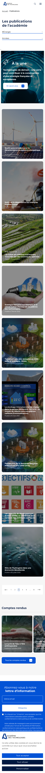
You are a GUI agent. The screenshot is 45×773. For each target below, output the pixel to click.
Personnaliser (22, 769)
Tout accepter (22, 755)
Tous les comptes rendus (15, 660)
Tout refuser (22, 762)
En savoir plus (12, 86)
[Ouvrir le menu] (40, 4)
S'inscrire (22, 708)
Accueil (5, 11)
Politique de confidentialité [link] (10, 771)
